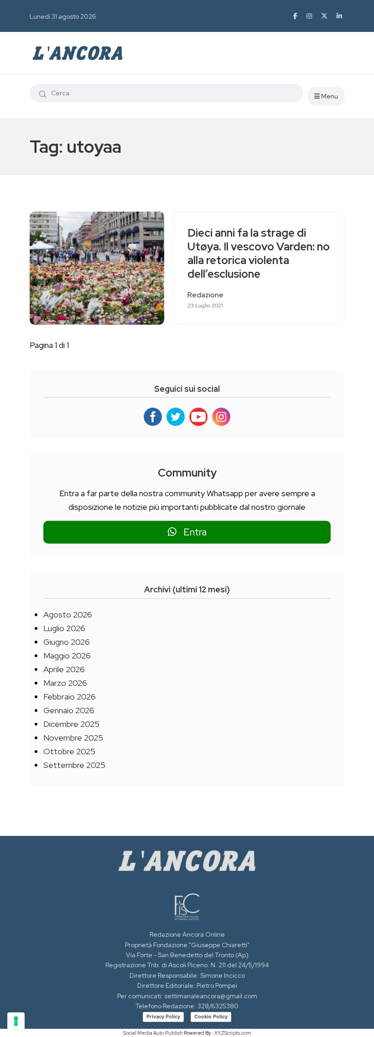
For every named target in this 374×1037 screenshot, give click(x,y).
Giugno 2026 (66, 642)
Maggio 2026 (67, 655)
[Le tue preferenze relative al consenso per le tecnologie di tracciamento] (16, 1021)
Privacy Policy (163, 1016)
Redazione (205, 295)
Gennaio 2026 (68, 710)
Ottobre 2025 (69, 751)
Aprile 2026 (64, 669)
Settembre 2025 (74, 765)
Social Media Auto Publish (153, 1033)
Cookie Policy (211, 1016)
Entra (192, 532)
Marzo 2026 (65, 683)
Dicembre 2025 (71, 724)
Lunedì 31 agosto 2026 (63, 16)
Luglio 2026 (64, 628)
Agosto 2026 (67, 614)
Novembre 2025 (73, 737)
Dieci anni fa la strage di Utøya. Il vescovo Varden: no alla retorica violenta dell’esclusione (258, 253)
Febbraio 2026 (69, 696)
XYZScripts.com (232, 1033)
